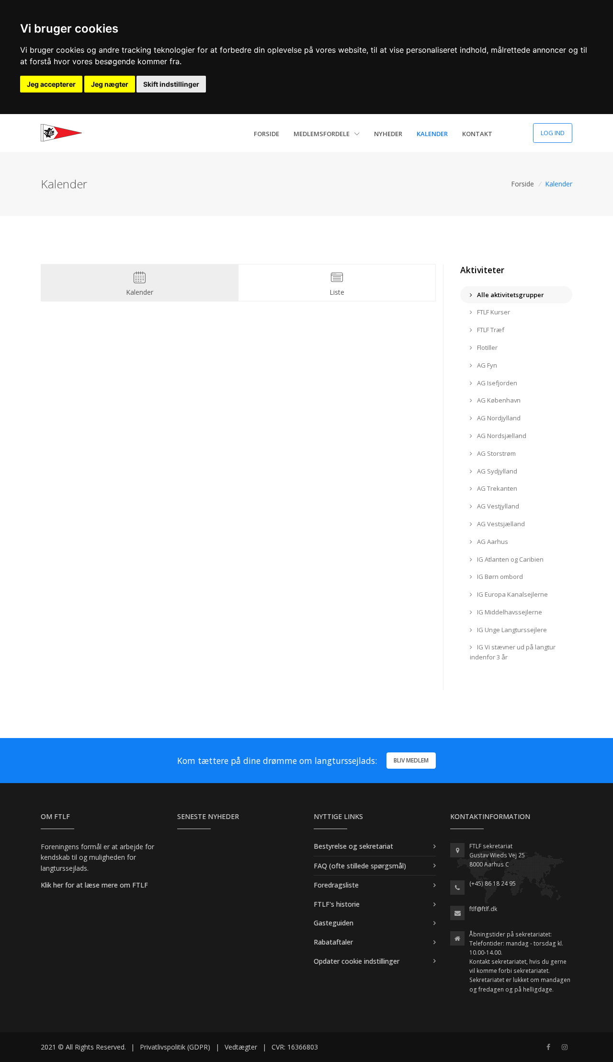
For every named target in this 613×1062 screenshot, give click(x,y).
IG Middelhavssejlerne (509, 612)
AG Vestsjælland (500, 523)
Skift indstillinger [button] (171, 84)
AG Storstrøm (496, 453)
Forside (266, 133)
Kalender (432, 133)
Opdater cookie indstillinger (356, 961)
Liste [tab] (336, 292)
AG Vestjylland (497, 506)
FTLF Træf (490, 329)
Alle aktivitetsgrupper (510, 294)
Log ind (553, 132)
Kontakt (477, 133)
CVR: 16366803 (295, 1046)
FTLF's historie (337, 904)
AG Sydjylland (496, 471)
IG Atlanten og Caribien (510, 559)
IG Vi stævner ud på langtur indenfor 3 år (513, 652)
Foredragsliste (336, 884)
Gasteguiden (333, 922)
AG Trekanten (496, 488)
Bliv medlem (411, 760)
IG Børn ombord (499, 576)
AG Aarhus (492, 541)
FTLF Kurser (493, 312)
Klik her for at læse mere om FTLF (94, 884)
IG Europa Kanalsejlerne (512, 594)
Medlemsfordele (322, 133)
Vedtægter (241, 1046)
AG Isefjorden (496, 383)
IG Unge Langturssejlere (511, 629)
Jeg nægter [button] (109, 84)
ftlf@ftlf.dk (483, 909)
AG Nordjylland (498, 418)
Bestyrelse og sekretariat (353, 846)
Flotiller (487, 347)
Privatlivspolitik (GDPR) (175, 1046)
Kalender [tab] (139, 292)
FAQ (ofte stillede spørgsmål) (360, 865)
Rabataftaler (333, 942)
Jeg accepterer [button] (51, 84)
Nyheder (388, 133)
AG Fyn (486, 365)
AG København (498, 400)
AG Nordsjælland (501, 435)
